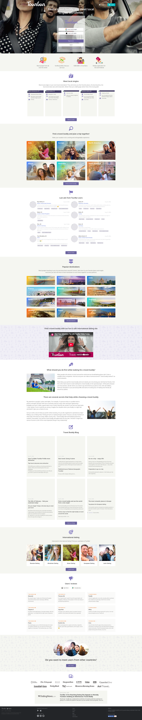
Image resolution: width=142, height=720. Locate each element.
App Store (65, 588)
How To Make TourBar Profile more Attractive (39, 459)
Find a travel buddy (71, 183)
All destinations (71, 320)
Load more (71, 569)
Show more (71, 252)
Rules (73, 711)
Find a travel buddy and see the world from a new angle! (70, 502)
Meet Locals (71, 119)
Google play (77, 588)
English (9, 708)
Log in (71, 44)
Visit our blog (71, 523)
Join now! (71, 665)
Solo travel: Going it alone (66, 458)
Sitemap (74, 714)
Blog (73, 713)
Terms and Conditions (74, 48)
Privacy (73, 710)
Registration (71, 41)
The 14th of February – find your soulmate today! (38, 502)
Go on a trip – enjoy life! (96, 458)
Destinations (75, 716)
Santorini (91, 512)
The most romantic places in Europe (100, 501)
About (73, 708)
